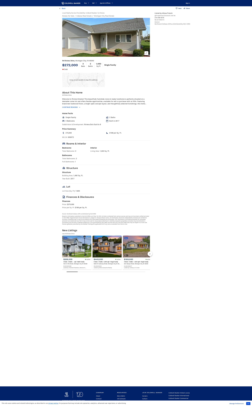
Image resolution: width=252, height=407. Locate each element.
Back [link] (63, 8)
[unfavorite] (89, 238)
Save (179, 8)
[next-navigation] (150, 254)
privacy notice (53, 403)
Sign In (188, 3)
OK (248, 403)
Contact (99, 399)
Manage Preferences (236, 403)
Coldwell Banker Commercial (178, 398)
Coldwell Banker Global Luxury (179, 393)
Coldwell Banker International (179, 395)
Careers (145, 396)
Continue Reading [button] (70, 107)
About (98, 396)
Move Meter (121, 396)
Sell (93, 3)
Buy (85, 3)
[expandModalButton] (146, 53)
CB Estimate (121, 399)
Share (188, 8)
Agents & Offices (105, 3)
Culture (144, 399)
